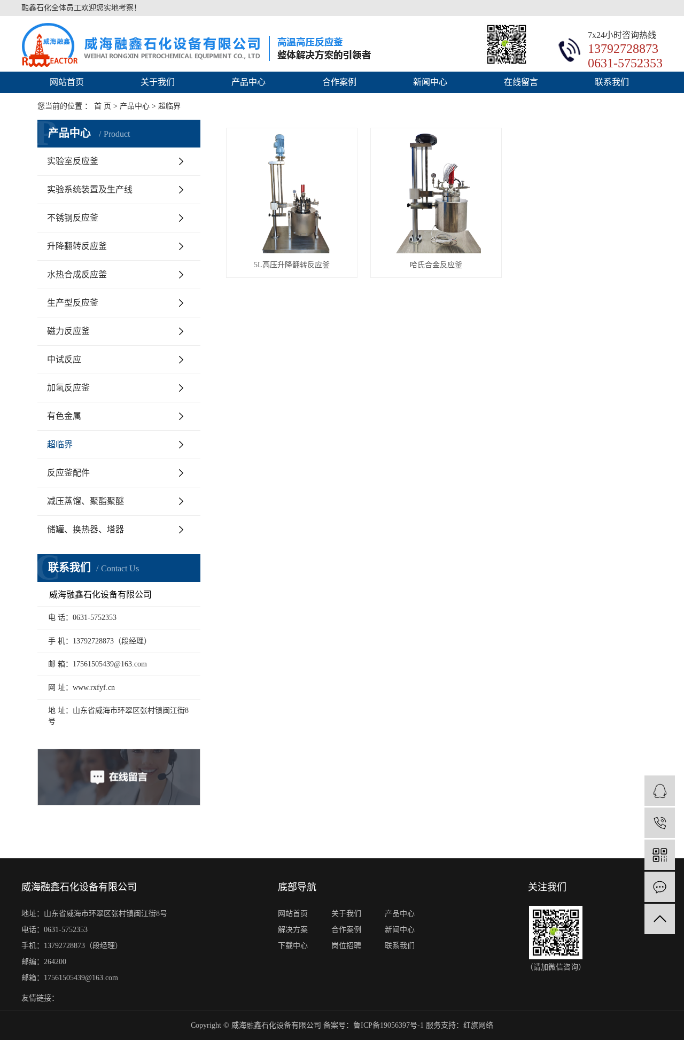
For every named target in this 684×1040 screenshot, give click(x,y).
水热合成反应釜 (77, 274)
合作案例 (339, 82)
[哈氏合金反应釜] (436, 193)
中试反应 (64, 359)
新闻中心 (430, 82)
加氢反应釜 (68, 387)
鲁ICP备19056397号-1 (388, 1025)
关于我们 (158, 82)
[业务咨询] (659, 790)
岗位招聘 (346, 946)
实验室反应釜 (72, 161)
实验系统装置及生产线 (90, 189)
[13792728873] (659, 823)
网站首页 (67, 82)
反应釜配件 (68, 472)
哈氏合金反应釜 (436, 265)
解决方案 (293, 930)
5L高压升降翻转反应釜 (292, 265)
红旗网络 (478, 1025)
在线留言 (521, 82)
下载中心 (293, 946)
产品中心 (248, 82)
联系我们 (612, 82)
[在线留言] (659, 887)
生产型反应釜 (72, 302)
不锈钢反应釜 (72, 217)
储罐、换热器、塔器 (85, 529)
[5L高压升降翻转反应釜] (292, 193)
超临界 (60, 444)
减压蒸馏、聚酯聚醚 (85, 501)
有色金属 (64, 416)
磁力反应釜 (68, 331)
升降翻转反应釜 (77, 246)
